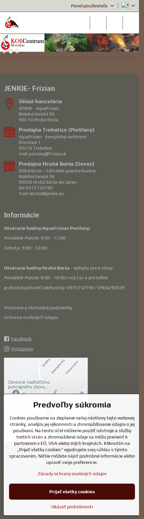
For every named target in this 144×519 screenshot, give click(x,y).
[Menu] (131, 22)
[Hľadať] (98, 22)
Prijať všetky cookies (72, 491)
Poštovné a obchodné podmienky (38, 307)
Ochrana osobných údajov (31, 317)
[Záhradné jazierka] (69, 44)
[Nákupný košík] (114, 22)
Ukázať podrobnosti (72, 506)
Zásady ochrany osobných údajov (72, 473)
